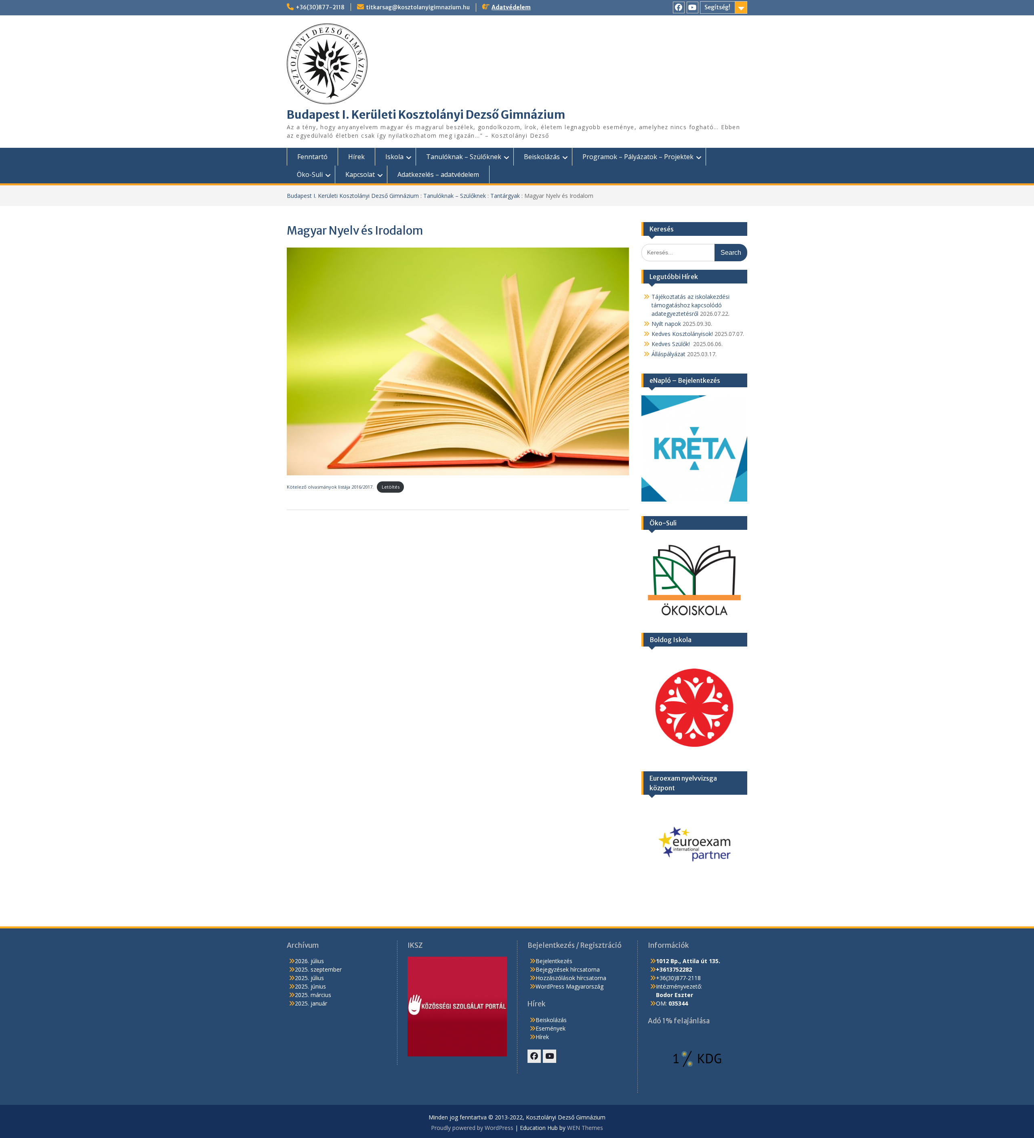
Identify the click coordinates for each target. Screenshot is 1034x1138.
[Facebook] (679, 7)
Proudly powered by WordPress (472, 1128)
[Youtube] (692, 7)
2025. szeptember (318, 969)
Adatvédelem (511, 7)
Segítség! (717, 7)
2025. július (309, 978)
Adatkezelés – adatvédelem (438, 174)
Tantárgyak (505, 195)
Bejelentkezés (554, 961)
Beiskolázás (542, 156)
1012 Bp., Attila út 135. (688, 961)
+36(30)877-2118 (320, 7)
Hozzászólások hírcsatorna (571, 978)
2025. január (311, 1003)
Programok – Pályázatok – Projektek (638, 156)
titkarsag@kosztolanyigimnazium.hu (418, 7)
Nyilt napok (666, 324)
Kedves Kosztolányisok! (682, 334)
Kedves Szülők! (671, 344)
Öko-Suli (310, 174)
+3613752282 (674, 969)
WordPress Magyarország (569, 986)
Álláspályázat (668, 354)
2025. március (313, 995)
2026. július (309, 961)
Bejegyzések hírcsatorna (568, 969)
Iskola (394, 156)
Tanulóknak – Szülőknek (463, 156)
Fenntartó (312, 156)
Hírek (356, 156)
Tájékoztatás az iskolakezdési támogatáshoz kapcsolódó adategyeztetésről (690, 305)
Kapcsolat (360, 174)
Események (550, 1028)
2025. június (310, 986)
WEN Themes (585, 1128)
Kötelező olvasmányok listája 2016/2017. (330, 487)
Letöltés (390, 487)
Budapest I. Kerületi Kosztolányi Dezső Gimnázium (426, 114)
